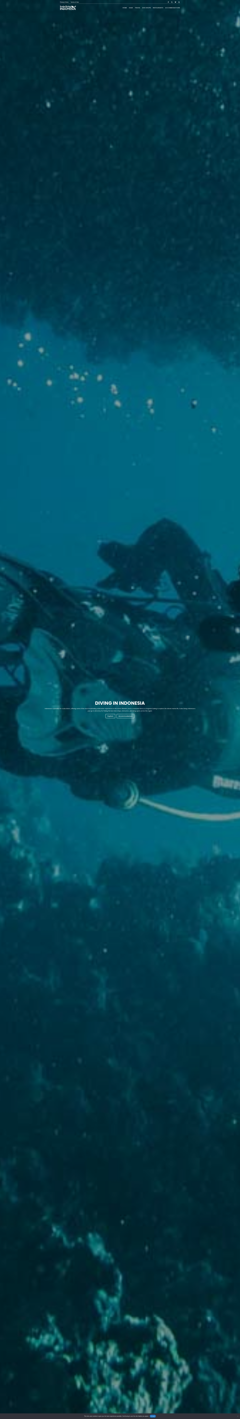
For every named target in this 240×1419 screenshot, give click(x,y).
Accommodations (172, 8)
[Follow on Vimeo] (175, 2)
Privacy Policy (64, 2)
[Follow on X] (172, 2)
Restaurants (158, 8)
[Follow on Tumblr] (179, 2)
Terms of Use (75, 2)
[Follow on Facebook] (168, 2)
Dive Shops (146, 8)
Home (125, 8)
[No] (238, 1416)
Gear (131, 8)
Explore (110, 716)
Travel (137, 8)
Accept (153, 1416)
